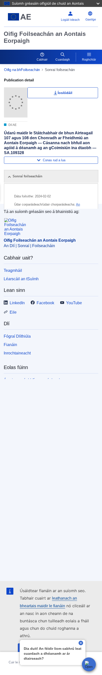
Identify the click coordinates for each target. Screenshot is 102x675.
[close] (80, 643)
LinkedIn (17, 303)
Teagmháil (13, 270)
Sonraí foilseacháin (27, 176)
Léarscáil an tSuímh (21, 279)
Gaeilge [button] (90, 19)
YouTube (74, 303)
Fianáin (10, 345)
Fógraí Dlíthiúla (17, 336)
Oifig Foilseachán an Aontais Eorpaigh (45, 37)
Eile (13, 312)
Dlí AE (12, 125)
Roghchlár (89, 59)
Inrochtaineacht (17, 353)
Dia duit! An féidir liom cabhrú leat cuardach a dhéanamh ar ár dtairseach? (52, 653)
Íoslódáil (65, 93)
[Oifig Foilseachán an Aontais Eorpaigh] (20, 17)
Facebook (45, 303)
